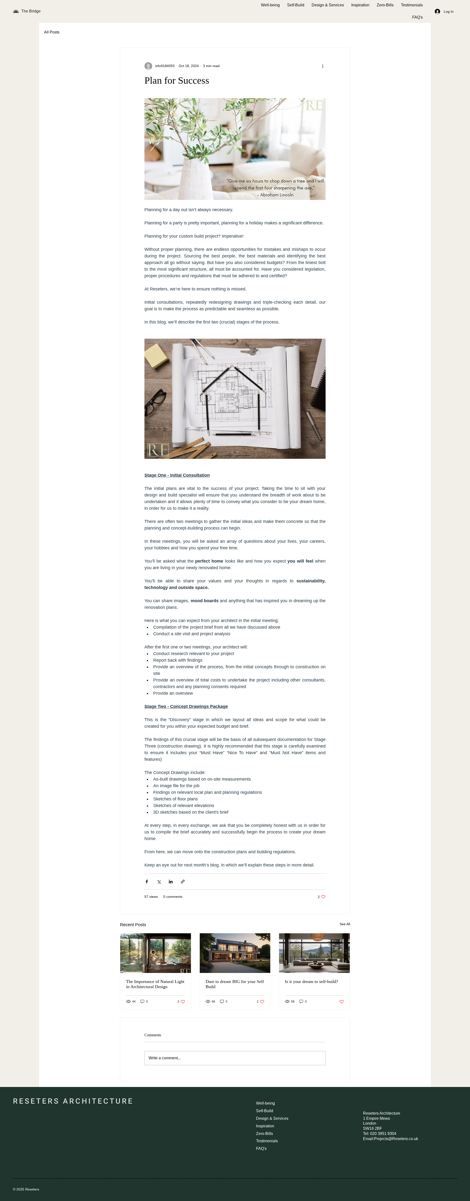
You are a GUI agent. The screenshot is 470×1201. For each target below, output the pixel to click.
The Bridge (31, 11)
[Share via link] (182, 881)
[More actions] (323, 66)
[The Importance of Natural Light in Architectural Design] (155, 953)
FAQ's (261, 1148)
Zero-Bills (264, 1134)
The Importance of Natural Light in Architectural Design (155, 984)
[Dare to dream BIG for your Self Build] (235, 953)
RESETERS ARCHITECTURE (73, 1101)
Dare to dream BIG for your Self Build (235, 984)
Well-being (265, 1103)
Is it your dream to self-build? (311, 981)
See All (345, 924)
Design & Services (272, 1118)
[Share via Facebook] (146, 881)
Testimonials (267, 1141)
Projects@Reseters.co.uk (396, 1139)
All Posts (51, 32)
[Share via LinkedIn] (170, 881)
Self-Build (264, 1111)
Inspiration (265, 1126)
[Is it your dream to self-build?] (314, 953)
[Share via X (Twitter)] (158, 881)
